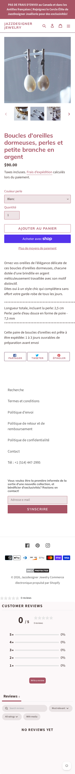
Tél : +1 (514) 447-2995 (24, 462)
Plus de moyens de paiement (37, 248)
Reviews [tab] (11, 696)
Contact (14, 451)
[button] (37, 635)
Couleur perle (13, 191)
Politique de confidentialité (28, 440)
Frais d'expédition (39, 172)
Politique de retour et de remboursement (26, 426)
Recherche (16, 390)
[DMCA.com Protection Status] (37, 571)
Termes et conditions (23, 401)
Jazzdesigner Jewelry (18, 25)
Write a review (37, 680)
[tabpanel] (37, 738)
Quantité (10, 207)
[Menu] (68, 25)
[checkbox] (31, 716)
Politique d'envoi (20, 412)
